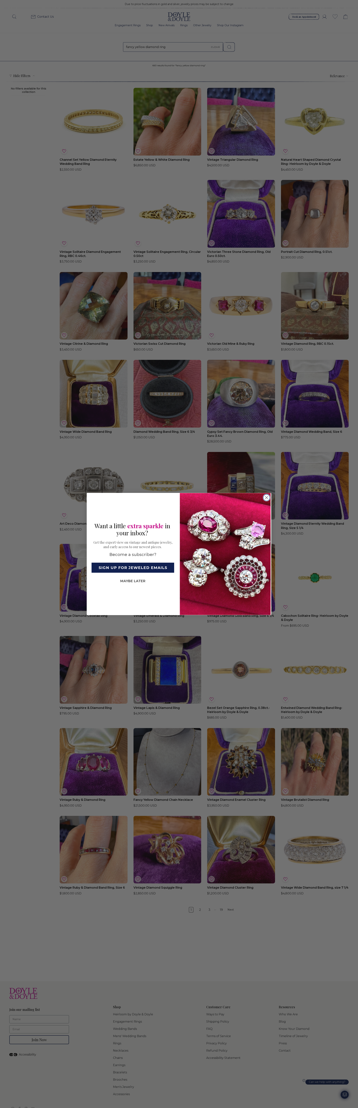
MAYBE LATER (132, 581)
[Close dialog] (266, 497)
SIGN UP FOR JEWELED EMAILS (133, 567)
